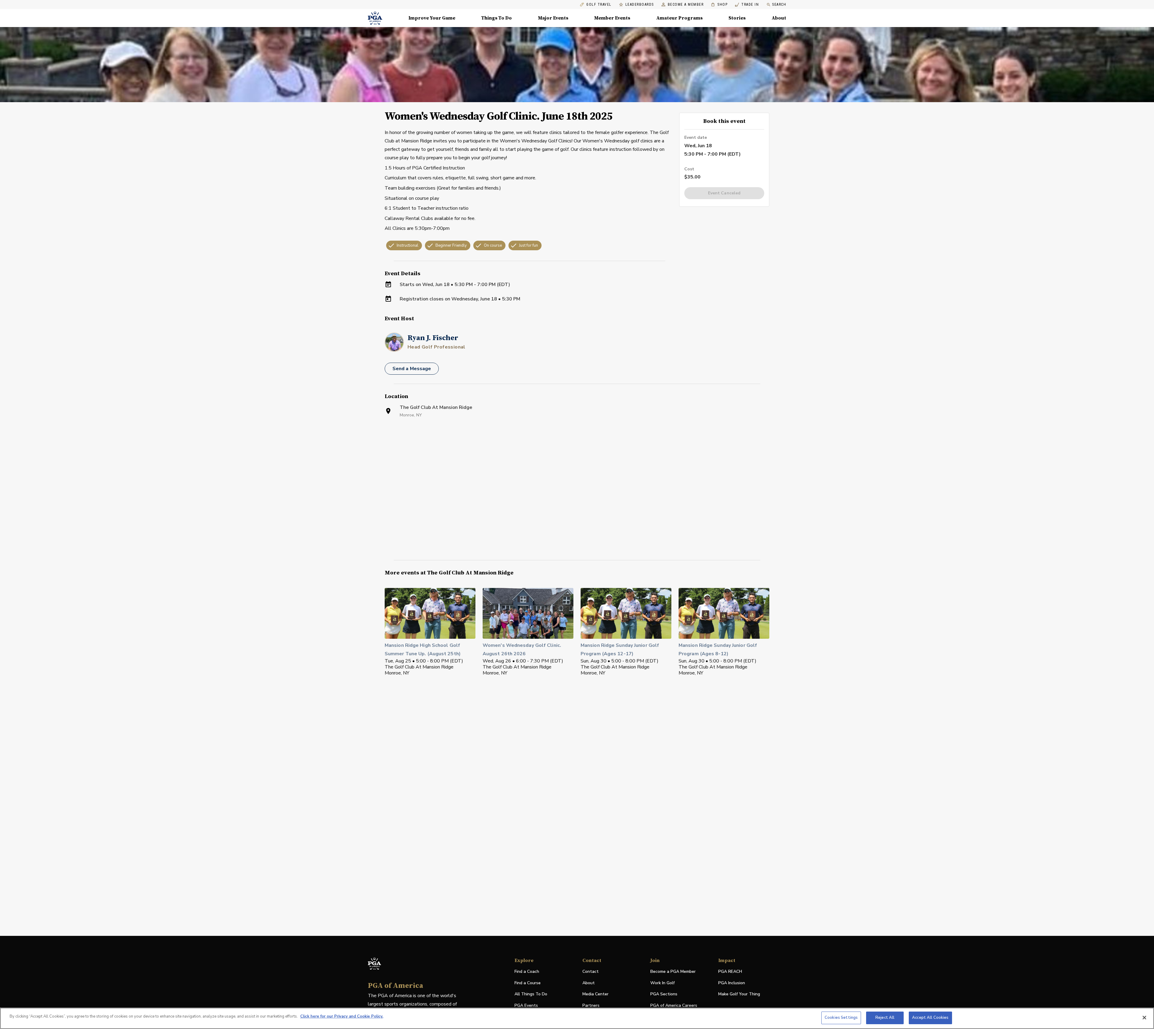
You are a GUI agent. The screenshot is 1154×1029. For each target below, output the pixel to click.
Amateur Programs (679, 18)
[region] (577, 1018)
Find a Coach (526, 971)
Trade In (747, 5)
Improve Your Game (431, 18)
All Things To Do (530, 994)
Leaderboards (639, 5)
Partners (591, 1005)
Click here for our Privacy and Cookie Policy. (341, 1016)
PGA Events (526, 1005)
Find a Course (527, 983)
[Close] (1144, 1017)
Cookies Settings (841, 1017)
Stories (737, 18)
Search (779, 4)
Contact (590, 971)
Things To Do (496, 18)
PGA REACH (730, 972)
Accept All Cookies (930, 1017)
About (779, 18)
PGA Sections (663, 994)
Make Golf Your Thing (739, 994)
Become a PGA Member (673, 971)
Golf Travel (599, 5)
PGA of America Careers (673, 1006)
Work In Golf (662, 983)
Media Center (595, 994)
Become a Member (686, 5)
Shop (719, 5)
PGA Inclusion (731, 983)
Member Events (612, 18)
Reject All (884, 1017)
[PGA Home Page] (375, 18)
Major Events (553, 18)
